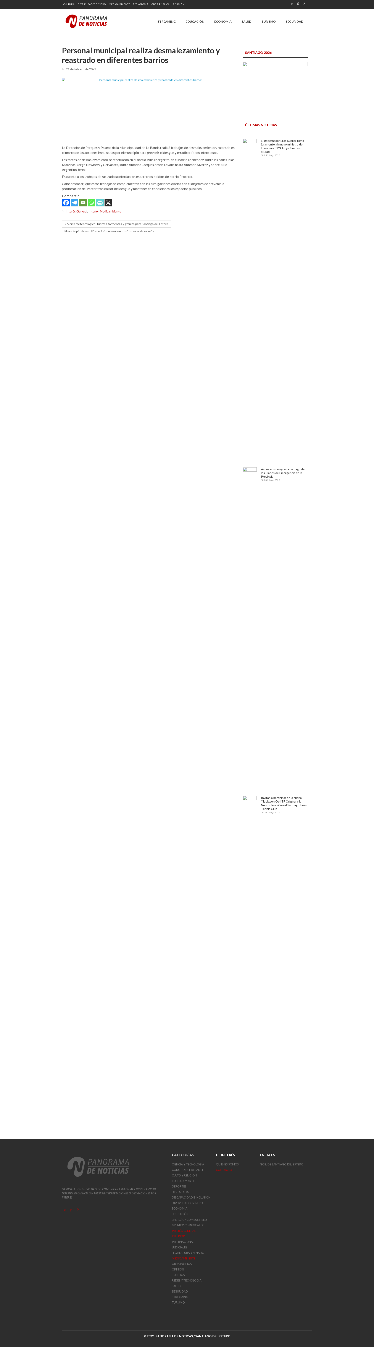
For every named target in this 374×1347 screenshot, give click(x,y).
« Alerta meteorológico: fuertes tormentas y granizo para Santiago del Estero (116, 224)
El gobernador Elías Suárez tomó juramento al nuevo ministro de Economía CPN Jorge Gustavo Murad (282, 146)
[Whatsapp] (91, 202)
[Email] (83, 202)
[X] (108, 202)
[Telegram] (74, 202)
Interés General (76, 211)
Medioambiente (110, 211)
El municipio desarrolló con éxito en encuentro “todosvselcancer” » (109, 231)
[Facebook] (66, 202)
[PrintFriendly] (100, 202)
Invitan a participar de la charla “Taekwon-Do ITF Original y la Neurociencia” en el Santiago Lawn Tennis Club (284, 803)
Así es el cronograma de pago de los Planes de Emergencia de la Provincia (283, 472)
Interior (94, 211)
